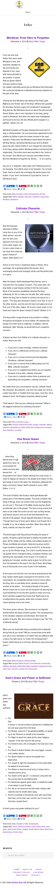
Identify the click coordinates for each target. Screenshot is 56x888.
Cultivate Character (28, 208)
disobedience (15, 427)
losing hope (44, 197)
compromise (45, 663)
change (35, 424)
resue (21, 832)
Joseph (31, 829)
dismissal (13, 666)
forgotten (21, 197)
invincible (14, 669)
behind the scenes (25, 424)
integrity (25, 829)
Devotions (20, 194)
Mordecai (6, 199)
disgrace (6, 666)
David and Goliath (24, 826)
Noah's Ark (48, 829)
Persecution (33, 669)
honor (42, 427)
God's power (12, 829)
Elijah (34, 826)
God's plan (30, 427)
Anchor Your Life (28, 4)
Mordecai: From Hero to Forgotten (28, 37)
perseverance (8, 832)
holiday (36, 427)
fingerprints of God (45, 666)
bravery (26, 663)
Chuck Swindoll (35, 663)
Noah (42, 829)
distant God (21, 666)
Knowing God (33, 194)
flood (43, 826)
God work (28, 197)
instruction (36, 197)
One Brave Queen (28, 439)
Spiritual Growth (30, 660)
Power (15, 832)
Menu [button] (28, 12)
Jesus (26, 422)
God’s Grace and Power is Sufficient (28, 678)
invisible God (23, 669)
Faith (26, 194)
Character (42, 424)
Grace (19, 829)
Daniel (15, 826)
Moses (37, 829)
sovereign (18, 430)
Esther (15, 197)
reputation (10, 430)
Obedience (14, 199)
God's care (6, 669)
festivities (34, 666)
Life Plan (42, 194)
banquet (15, 424)
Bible (14, 194)
